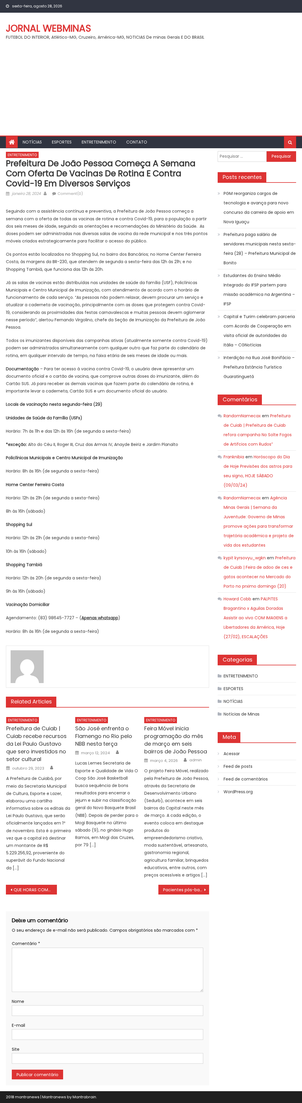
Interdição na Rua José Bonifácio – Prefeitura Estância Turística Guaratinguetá (259, 367)
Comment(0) (70, 193)
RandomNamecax (242, 416)
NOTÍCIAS (32, 142)
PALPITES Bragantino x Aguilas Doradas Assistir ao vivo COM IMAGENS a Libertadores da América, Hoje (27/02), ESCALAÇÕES (255, 618)
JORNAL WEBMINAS (48, 28)
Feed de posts (238, 766)
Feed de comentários (246, 779)
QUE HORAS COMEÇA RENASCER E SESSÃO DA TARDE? (35, 890)
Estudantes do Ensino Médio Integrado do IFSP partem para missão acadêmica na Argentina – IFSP (259, 290)
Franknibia (234, 457)
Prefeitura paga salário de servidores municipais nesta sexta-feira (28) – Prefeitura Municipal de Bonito (260, 249)
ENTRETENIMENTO (99, 142)
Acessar (232, 754)
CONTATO (136, 142)
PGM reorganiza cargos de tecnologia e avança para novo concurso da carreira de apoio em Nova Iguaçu (259, 207)
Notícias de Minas (242, 714)
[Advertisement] (151, 91)
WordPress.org (238, 792)
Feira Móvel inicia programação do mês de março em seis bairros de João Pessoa (175, 740)
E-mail (18, 1025)
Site (15, 1049)
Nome (18, 1001)
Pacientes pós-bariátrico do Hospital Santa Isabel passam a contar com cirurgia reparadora (186, 890)
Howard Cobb (237, 599)
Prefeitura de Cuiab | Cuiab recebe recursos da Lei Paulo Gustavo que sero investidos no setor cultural (36, 744)
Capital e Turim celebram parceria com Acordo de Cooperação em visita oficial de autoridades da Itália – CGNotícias (259, 331)
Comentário (26, 943)
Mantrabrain (84, 1097)
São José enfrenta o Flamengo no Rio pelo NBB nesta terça (103, 736)
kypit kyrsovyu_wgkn (245, 558)
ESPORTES (62, 142)
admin (195, 760)
